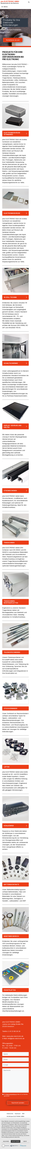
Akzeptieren (15, 1141)
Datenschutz (10, 1113)
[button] (29, 2)
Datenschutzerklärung (11, 1094)
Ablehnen (6, 1141)
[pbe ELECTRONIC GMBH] (10, 2)
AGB (23, 1113)
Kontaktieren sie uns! (13, 40)
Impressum (18, 1113)
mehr (25, 1141)
